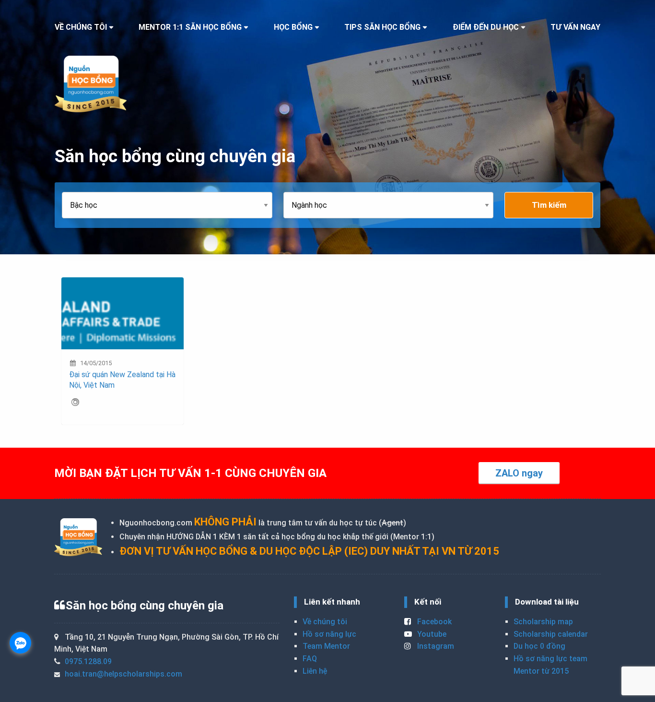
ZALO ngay (519, 473)
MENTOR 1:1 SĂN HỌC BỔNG (190, 27)
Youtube (430, 634)
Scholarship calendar (551, 634)
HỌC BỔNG (293, 27)
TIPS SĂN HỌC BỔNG (382, 27)
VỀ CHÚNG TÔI (81, 27)
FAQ (310, 658)
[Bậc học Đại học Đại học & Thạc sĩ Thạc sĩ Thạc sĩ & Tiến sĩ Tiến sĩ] (172, 205)
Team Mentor (326, 646)
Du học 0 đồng (539, 646)
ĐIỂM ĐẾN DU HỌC (486, 27)
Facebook (433, 621)
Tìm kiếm (549, 205)
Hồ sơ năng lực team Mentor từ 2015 (550, 665)
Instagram (434, 646)
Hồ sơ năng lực (329, 634)
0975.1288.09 (88, 661)
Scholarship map (543, 621)
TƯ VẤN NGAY (575, 27)
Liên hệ (315, 671)
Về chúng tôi (325, 621)
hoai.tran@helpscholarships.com (123, 673)
